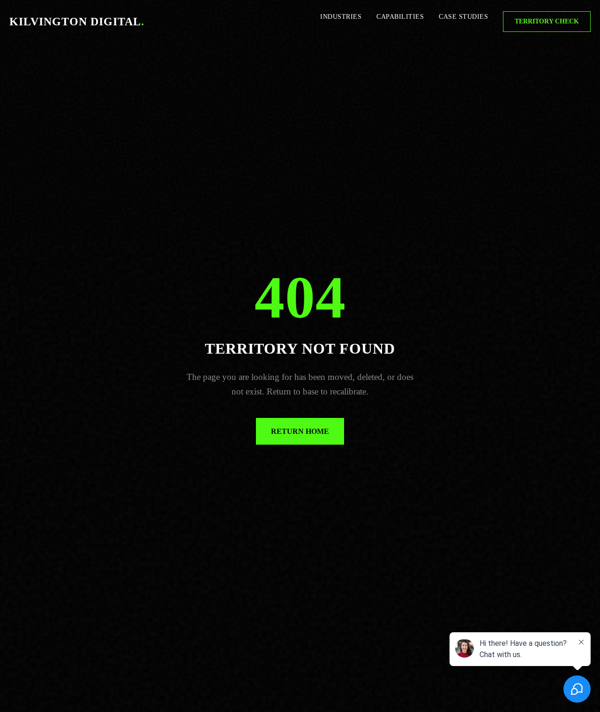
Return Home (300, 431)
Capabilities (400, 16)
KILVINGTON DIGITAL (76, 21)
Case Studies (463, 16)
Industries (340, 16)
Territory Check (547, 21)
